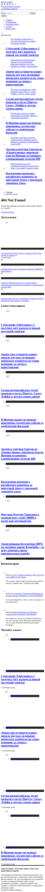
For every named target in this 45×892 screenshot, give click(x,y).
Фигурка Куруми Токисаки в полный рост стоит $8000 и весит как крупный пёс (20, 517)
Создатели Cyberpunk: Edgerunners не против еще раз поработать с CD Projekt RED (24, 595)
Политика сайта (12, 24)
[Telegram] (7, 4)
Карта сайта (10, 29)
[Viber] (10, 4)
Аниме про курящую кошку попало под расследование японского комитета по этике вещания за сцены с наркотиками (25, 78)
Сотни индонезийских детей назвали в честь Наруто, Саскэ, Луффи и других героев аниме (24, 103)
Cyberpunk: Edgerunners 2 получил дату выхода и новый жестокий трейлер (22, 51)
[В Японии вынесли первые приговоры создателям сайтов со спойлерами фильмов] (25, 118)
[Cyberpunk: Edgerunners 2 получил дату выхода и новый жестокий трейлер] (25, 43)
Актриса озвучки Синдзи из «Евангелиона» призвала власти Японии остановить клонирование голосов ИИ (24, 154)
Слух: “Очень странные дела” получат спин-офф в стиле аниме (25, 576)
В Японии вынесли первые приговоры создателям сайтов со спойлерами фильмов (23, 127)
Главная (9, 20)
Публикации (11, 22)
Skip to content (6, 2)
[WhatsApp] (13, 4)
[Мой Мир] (15, 4)
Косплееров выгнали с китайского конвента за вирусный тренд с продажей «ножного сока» (24, 178)
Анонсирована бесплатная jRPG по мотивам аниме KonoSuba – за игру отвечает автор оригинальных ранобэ (22, 548)
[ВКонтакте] (2, 4)
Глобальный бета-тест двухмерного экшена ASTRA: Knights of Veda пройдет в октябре (22, 300)
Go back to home (7, 212)
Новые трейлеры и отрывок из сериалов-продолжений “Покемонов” (21, 613)
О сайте (9, 26)
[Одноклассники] (5, 4)
